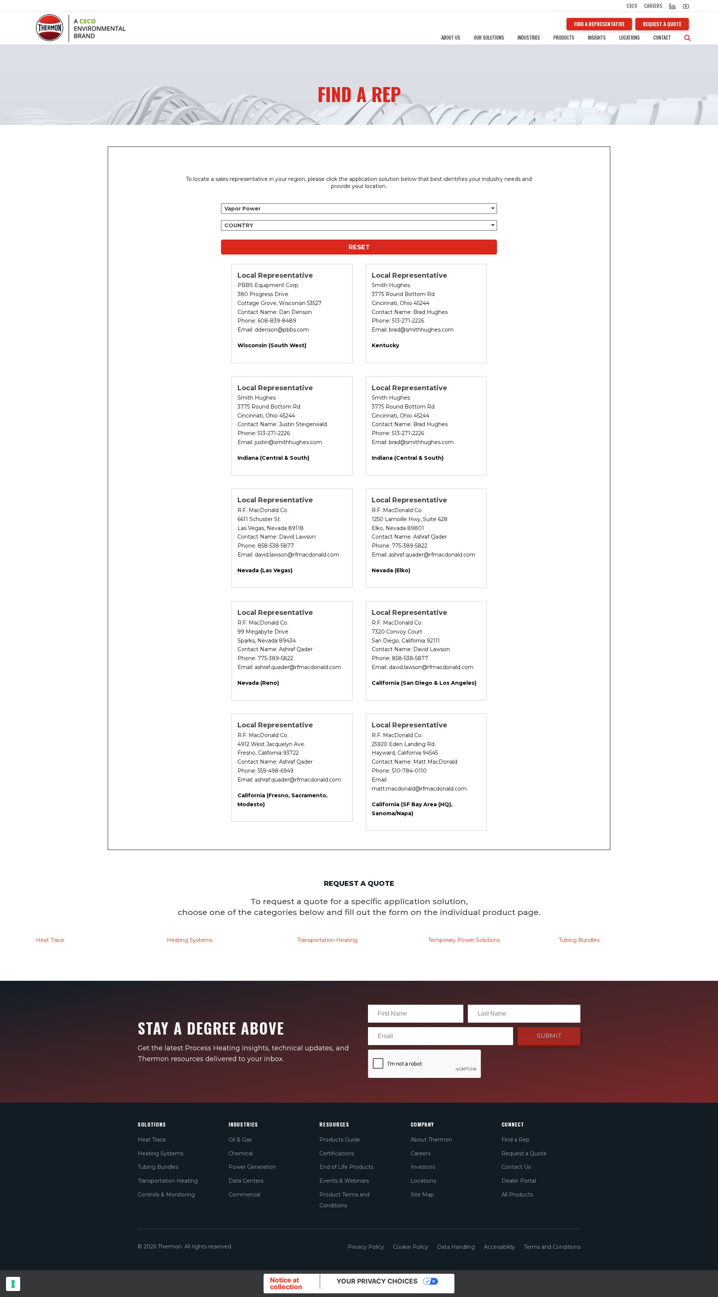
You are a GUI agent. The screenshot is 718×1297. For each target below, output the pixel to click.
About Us (450, 37)
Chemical (240, 1153)
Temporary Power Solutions (464, 940)
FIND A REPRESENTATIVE (599, 24)
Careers (653, 5)
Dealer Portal (518, 1180)
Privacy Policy (366, 1247)
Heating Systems (189, 940)
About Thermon (431, 1139)
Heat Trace (152, 1139)
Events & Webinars (344, 1180)
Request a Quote (524, 1153)
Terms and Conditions (552, 1247)
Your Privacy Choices (377, 1281)
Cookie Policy (410, 1247)
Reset (359, 247)
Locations (629, 37)
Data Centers (245, 1180)
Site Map (422, 1194)
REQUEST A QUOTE (662, 24)
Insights (597, 37)
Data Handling (456, 1247)
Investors (423, 1167)
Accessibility (499, 1247)
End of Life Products (346, 1167)
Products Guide (339, 1139)
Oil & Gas (240, 1139)
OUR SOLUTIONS (489, 37)
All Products (517, 1194)
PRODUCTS (563, 37)
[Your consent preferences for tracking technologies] (13, 1284)
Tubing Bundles (579, 940)
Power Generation (252, 1167)
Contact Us (516, 1167)
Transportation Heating (327, 940)
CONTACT (662, 37)
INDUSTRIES (529, 37)
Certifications (336, 1153)
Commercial (244, 1194)
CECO (632, 5)
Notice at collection (286, 1283)
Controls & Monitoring (166, 1194)
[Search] (687, 38)
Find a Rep (515, 1139)
